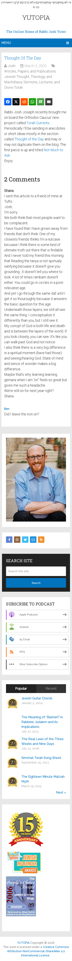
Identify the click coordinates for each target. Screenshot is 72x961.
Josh (11, 66)
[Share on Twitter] (16, 101)
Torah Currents (38, 123)
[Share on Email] (48, 101)
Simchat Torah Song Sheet (41, 758)
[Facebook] (9, 539)
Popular (21, 688)
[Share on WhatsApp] (32, 101)
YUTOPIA (36, 17)
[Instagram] (17, 539)
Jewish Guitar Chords (36, 698)
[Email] (33, 539)
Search (36, 582)
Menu (6, 43)
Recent (51, 688)
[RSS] (41, 539)
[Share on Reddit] (24, 101)
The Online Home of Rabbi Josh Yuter (36, 31)
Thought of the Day (29, 139)
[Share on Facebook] (7, 101)
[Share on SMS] (40, 101)
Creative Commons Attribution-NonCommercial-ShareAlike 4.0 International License (38, 951)
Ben (6, 409)
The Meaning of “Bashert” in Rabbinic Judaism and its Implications (42, 722)
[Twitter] (25, 539)
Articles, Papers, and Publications (30, 71)
